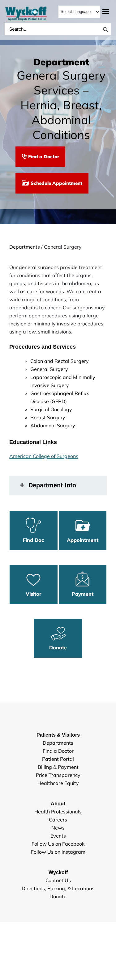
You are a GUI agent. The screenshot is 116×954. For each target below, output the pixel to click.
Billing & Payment (58, 767)
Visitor (33, 594)
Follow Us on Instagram (58, 852)
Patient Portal (58, 759)
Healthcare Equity (58, 783)
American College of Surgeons (43, 456)
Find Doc (33, 540)
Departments (24, 247)
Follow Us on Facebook (58, 844)
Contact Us (58, 880)
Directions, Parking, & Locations (58, 888)
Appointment (82, 540)
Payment (82, 594)
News (58, 828)
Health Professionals (58, 811)
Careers (58, 820)
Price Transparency (58, 775)
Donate (58, 647)
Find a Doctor (43, 156)
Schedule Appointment (55, 183)
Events (58, 836)
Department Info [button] (52, 485)
